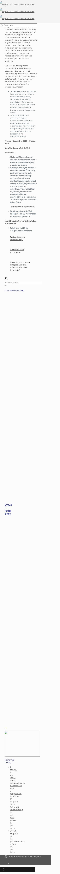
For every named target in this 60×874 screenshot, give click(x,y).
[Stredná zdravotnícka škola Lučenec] (17, 11)
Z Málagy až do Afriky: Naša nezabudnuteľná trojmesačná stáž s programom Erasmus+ (18, 782)
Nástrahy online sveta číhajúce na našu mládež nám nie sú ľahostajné (20, 266)
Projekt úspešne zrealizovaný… (17, 238)
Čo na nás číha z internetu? (17, 251)
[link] (5, 285)
